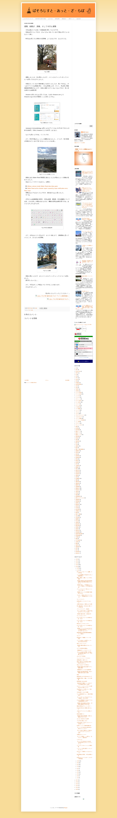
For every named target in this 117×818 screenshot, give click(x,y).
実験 (77, 480)
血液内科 (77, 455)
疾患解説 (77, 478)
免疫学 (77, 545)
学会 (77, 444)
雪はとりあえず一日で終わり (83, 664)
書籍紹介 (64, 18)
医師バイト (78, 431)
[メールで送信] (40, 308)
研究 (77, 459)
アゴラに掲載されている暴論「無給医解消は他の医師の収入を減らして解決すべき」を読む (84, 307)
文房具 (77, 541)
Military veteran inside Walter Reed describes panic (42, 186)
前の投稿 (67, 380)
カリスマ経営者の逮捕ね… (82, 648)
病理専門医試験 (79, 533)
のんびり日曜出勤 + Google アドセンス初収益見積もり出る (85, 701)
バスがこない (80, 739)
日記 (32, 310)
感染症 (77, 446)
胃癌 (77, 426)
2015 (77, 783)
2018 (77, 566)
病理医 (77, 527)
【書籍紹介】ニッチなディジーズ (84, 650)
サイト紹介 (78, 402)
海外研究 (77, 441)
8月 (78, 764)
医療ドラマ (78, 433)
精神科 (77, 502)
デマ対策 (77, 407)
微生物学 (77, 524)
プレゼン (77, 412)
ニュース (77, 410)
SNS (77, 387)
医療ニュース (78, 434)
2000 (77, 789)
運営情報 (77, 436)
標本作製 (77, 525)
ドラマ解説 (78, 408)
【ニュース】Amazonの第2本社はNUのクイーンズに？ (84, 728)
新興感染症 (78, 496)
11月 (78, 570)
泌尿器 (77, 522)
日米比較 (77, 517)
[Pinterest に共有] (46, 308)
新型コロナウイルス (80, 497)
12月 (78, 568)
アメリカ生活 (78, 394)
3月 (78, 774)
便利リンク (71, 18)
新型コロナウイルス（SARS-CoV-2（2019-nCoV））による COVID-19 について (87, 189)
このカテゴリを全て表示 (83, 357)
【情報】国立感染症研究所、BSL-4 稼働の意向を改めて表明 (84, 672)
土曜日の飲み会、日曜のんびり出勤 (84, 604)
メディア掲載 (78, 418)
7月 (78, 766)
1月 (78, 777)
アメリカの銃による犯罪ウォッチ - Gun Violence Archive (84, 641)
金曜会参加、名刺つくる (82, 660)
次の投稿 (26, 380)
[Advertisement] (47, 366)
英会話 (77, 437)
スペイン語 (78, 405)
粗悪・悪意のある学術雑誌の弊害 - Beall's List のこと (84, 662)
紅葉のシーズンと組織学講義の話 (84, 725)
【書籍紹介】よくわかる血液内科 (84, 669)
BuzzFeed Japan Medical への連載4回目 (87, 219)
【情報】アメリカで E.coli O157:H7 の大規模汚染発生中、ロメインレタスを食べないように (84, 629)
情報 (77, 494)
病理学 (77, 528)
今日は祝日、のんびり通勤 (82, 692)
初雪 (78, 674)
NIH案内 (77, 382)
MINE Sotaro (86, 132)
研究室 (77, 462)
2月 (78, 775)
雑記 (77, 468)
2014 (77, 785)
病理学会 (77, 530)
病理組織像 (78, 535)
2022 (77, 559)
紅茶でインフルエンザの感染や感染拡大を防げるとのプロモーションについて (87, 173)
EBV (77, 369)
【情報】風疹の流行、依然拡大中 (84, 613)
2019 (77, 564)
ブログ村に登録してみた (82, 720)
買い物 (77, 520)
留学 (77, 548)
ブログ (29, 310)
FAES (77, 372)
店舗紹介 (77, 510)
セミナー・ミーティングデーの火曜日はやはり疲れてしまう (84, 687)
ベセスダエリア (79, 416)
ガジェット (78, 399)
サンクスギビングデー (81, 615)
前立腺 (77, 507)
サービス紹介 (78, 400)
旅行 (77, 549)
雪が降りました (85, 291)
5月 (78, 770)
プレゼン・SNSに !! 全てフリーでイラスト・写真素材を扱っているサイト (84, 596)
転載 (77, 512)
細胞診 (77, 467)
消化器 (77, 493)
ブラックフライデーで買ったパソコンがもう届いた (84, 590)
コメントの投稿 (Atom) (31, 382)
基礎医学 (77, 450)
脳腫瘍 (77, 519)
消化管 (77, 491)
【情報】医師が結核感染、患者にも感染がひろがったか (84, 716)
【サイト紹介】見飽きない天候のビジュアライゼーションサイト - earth (84, 731)
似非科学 (77, 473)
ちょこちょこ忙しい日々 (87, 231)
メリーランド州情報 (80, 420)
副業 (77, 538)
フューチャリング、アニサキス (83, 658)
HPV (77, 377)
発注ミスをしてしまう (81, 643)
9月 (78, 762)
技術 (77, 454)
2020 (77, 563)
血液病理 (77, 457)
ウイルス (77, 397)
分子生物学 (78, 540)
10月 (78, 761)
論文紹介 (79, 18)
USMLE (77, 390)
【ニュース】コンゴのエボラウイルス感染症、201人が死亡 (84, 698)
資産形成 (77, 472)
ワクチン (77, 423)
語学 (77, 463)
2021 (77, 561)
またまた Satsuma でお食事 (83, 718)
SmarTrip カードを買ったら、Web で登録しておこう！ (84, 690)
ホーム (47, 380)
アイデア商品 (78, 392)
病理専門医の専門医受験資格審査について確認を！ (84, 633)
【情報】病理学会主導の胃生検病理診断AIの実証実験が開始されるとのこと (84, 582)
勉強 (77, 543)
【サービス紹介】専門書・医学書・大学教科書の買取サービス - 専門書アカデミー (84, 653)
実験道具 (77, 483)
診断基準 (77, 499)
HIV (76, 376)
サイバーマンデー (80, 599)
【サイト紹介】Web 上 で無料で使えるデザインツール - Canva (85, 611)
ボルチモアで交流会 (81, 656)
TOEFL (77, 389)
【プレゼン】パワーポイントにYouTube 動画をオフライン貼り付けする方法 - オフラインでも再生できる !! (87, 205)
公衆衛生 (77, 465)
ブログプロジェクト (80, 415)
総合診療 (77, 509)
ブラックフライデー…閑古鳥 (83, 609)
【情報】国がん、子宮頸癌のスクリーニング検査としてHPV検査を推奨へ (84, 586)
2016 (77, 781)
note (77, 385)
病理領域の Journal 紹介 (82, 681)
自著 (77, 476)
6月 (78, 768)
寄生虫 (77, 452)
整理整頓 (77, 501)
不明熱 (77, 536)
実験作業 (77, 481)
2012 (77, 787)
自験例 (77, 475)
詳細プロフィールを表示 (79, 142)
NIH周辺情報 (78, 384)
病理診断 (57, 18)
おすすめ (50, 18)
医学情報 (77, 429)
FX (76, 374)
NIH (76, 381)
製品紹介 (77, 504)
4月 (78, 772)
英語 (77, 439)
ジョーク (77, 403)
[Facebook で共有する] (45, 308)
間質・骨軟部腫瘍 (79, 449)
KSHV (77, 379)
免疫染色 (77, 546)
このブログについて (28, 18)
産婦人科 (77, 470)
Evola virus (78, 371)
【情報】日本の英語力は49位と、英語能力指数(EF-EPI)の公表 (84, 704)
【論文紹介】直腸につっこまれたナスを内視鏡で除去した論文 (84, 684)
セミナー (79, 635)
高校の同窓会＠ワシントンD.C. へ (84, 706)
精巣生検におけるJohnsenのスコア (84, 676)
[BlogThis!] (42, 308)
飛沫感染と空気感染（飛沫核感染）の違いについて (87, 262)
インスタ (77, 395)
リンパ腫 (77, 421)
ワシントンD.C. (79, 424)
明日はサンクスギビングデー (83, 623)
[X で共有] (43, 308)
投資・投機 (78, 514)
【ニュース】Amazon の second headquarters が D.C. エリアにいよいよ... (84, 742)
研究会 (77, 460)
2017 (77, 780)
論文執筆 (77, 551)
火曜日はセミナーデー (81, 734)
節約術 (77, 506)
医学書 (77, 428)
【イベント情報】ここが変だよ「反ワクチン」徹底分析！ (84, 737)
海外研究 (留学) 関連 (40, 18)
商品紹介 (77, 489)
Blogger (65, 807)
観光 (77, 447)
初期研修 (77, 486)
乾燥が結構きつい (80, 714)
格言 (77, 442)
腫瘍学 (77, 484)
